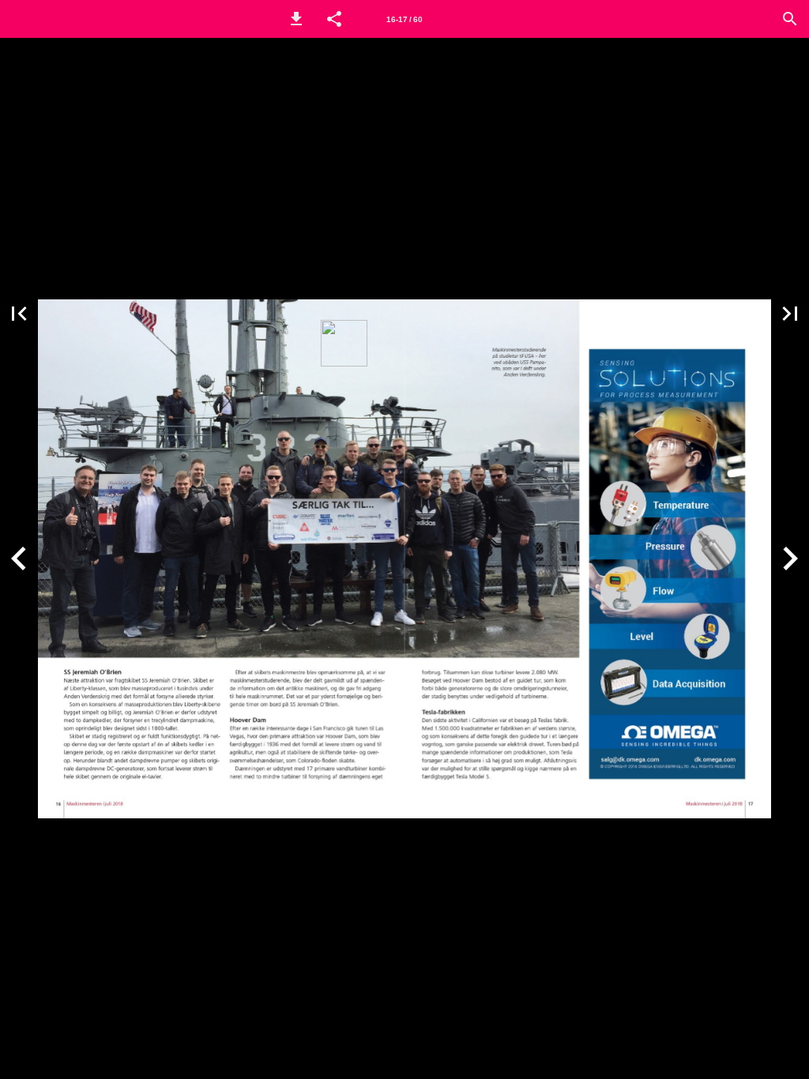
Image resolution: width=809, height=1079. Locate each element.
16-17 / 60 (404, 19)
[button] (296, 19)
